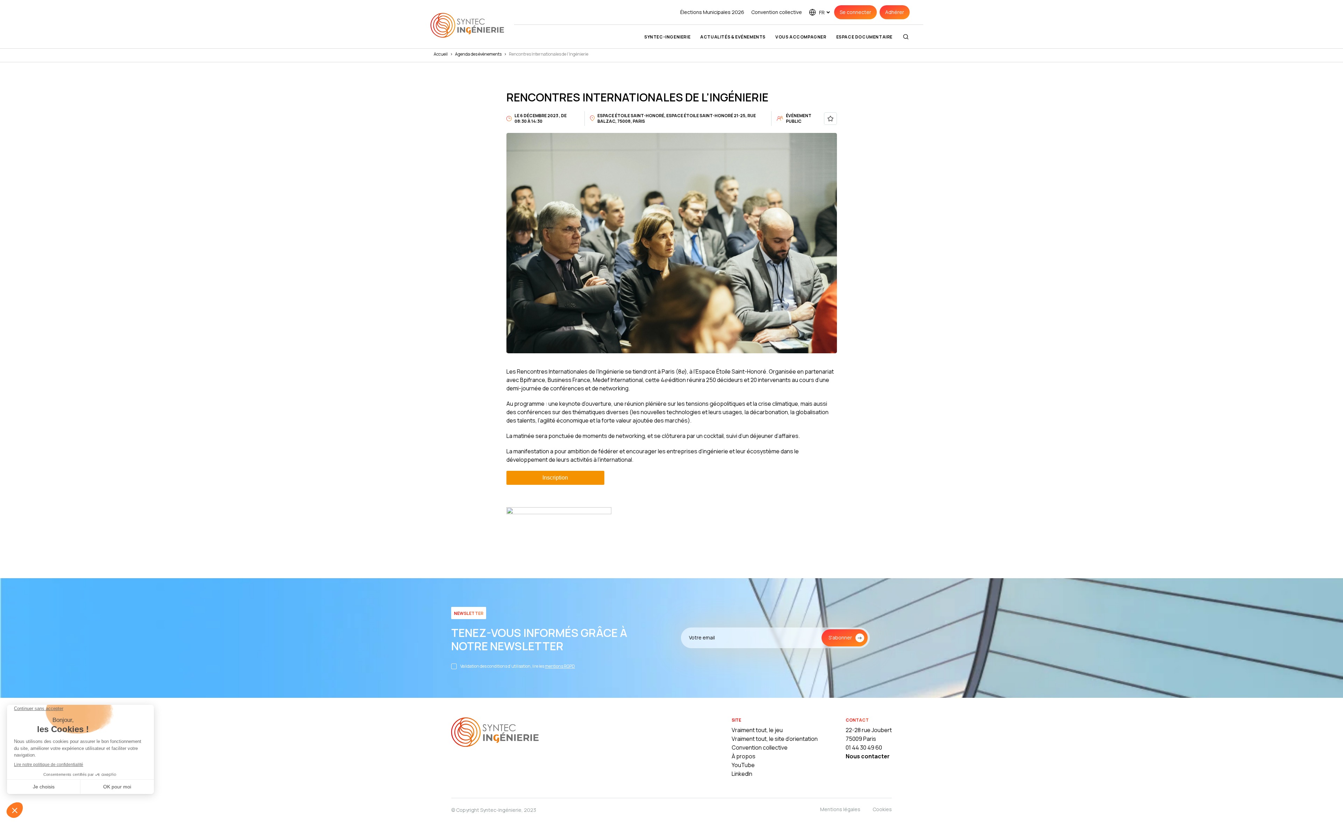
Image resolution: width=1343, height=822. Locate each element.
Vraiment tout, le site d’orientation (775, 739)
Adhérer (894, 12)
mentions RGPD (560, 666)
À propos (743, 756)
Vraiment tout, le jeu (757, 730)
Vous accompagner (800, 37)
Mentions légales (840, 809)
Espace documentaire (864, 37)
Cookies (882, 809)
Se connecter (855, 12)
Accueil (441, 54)
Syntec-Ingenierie (667, 37)
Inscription (555, 478)
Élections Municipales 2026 (712, 12)
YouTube (743, 765)
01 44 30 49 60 (864, 747)
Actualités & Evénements (733, 37)
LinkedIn (742, 774)
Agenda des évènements (478, 54)
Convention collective (776, 12)
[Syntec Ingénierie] (495, 733)
